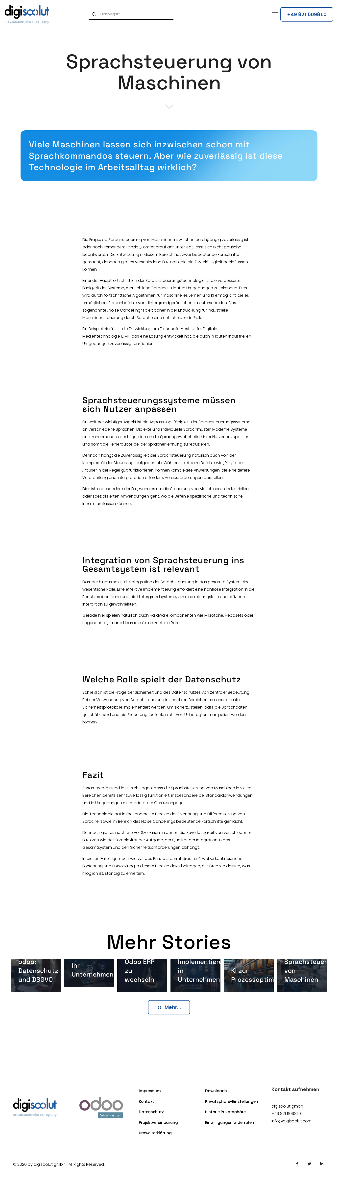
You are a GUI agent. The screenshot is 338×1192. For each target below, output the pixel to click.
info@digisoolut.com (291, 1121)
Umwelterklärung (155, 1133)
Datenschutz (151, 1111)
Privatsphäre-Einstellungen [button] (231, 1101)
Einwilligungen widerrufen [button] (229, 1122)
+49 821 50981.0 (286, 1113)
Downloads (216, 1090)
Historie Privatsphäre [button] (225, 1111)
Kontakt (146, 1101)
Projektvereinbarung (158, 1122)
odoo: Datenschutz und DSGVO (38, 970)
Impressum (150, 1090)
